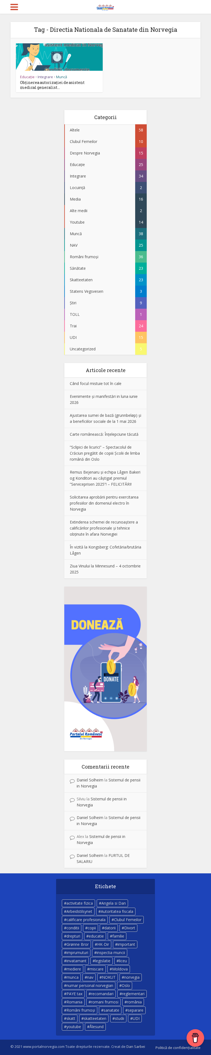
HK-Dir (103, 944)
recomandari (102, 993)
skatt (70, 1018)
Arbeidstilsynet (79, 911)
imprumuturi (77, 952)
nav (90, 977)
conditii (72, 927)
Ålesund (97, 1026)
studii (119, 1018)
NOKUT (109, 977)
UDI (136, 1018)
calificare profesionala (86, 919)
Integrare (45, 76)
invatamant (76, 960)
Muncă (61, 76)
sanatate (111, 1010)
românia (134, 1002)
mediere (73, 969)
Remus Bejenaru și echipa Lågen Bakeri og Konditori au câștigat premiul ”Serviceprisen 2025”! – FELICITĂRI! (105, 478)
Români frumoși (80, 1010)
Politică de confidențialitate (178, 1047)
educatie (96, 936)
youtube (73, 1026)
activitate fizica (79, 903)
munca (72, 977)
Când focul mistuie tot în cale (95, 383)
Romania (74, 1002)
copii (92, 927)
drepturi (73, 936)
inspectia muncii (111, 952)
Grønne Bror (77, 944)
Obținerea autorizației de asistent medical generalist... (52, 85)
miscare (97, 969)
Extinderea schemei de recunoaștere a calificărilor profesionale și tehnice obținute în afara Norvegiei (104, 528)
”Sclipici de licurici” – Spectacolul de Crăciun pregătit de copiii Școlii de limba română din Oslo (105, 453)
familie (118, 936)
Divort (129, 927)
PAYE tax (74, 993)
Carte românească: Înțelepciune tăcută (104, 434)
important (126, 944)
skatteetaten (95, 1018)
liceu (123, 960)
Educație (27, 76)
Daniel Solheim (90, 780)
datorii (110, 927)
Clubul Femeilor (127, 919)
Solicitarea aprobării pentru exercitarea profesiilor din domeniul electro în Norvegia (104, 503)
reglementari (133, 993)
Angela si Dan (113, 903)
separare (135, 1010)
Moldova (120, 969)
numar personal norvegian (89, 985)
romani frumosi (104, 1002)
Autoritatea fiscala (117, 911)
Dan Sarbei (135, 1046)
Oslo (126, 985)
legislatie (102, 960)
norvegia (132, 977)
